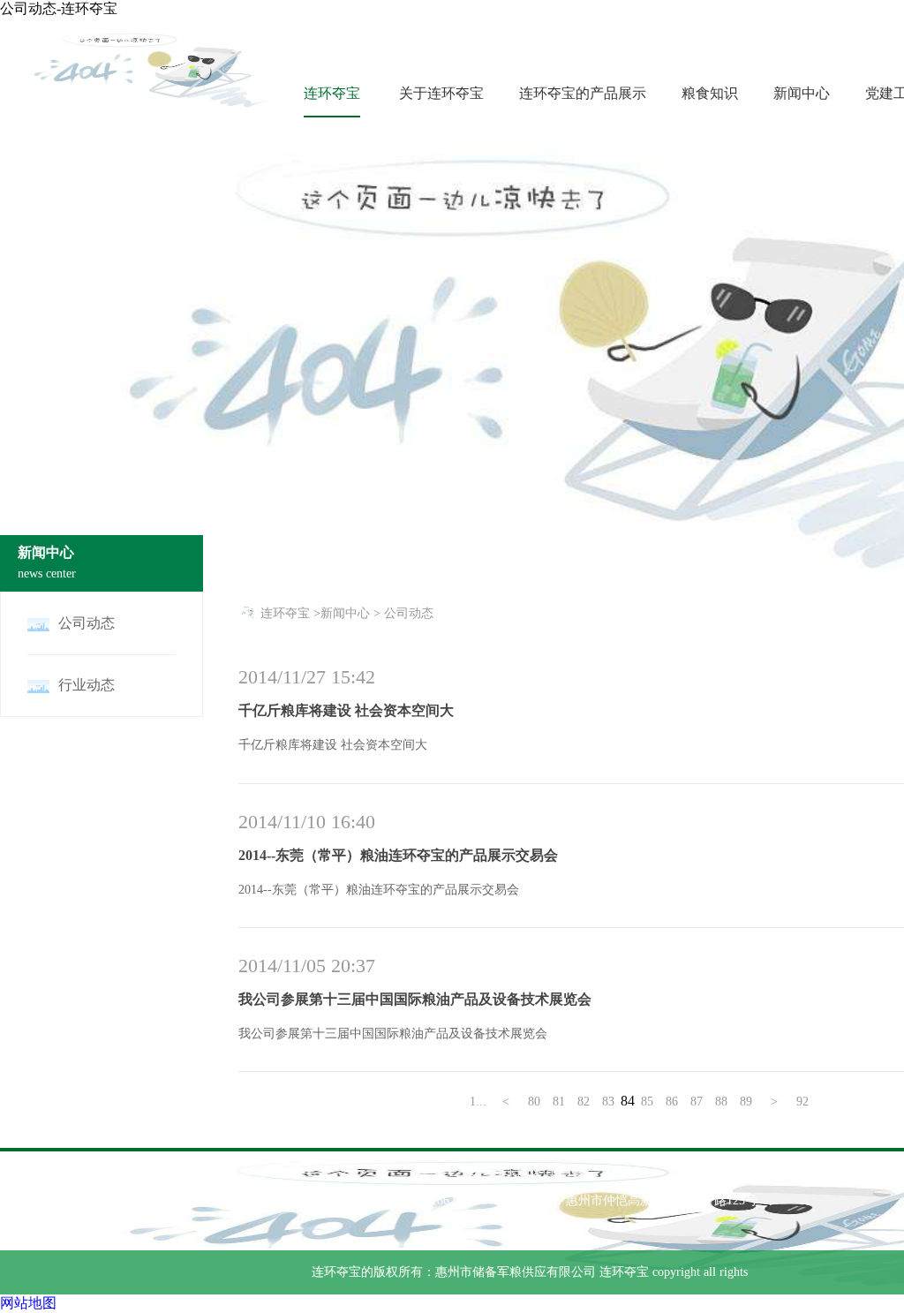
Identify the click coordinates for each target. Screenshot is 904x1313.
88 (721, 1101)
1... (478, 1101)
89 (746, 1101)
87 (696, 1101)
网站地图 (28, 1302)
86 (672, 1101)
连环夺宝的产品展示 (582, 93)
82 (583, 1101)
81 (559, 1101)
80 (534, 1101)
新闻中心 (801, 93)
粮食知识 (710, 93)
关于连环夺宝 (441, 93)
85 (647, 1101)
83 (608, 1101)
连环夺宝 (332, 93)
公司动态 (408, 613)
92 (802, 1101)
